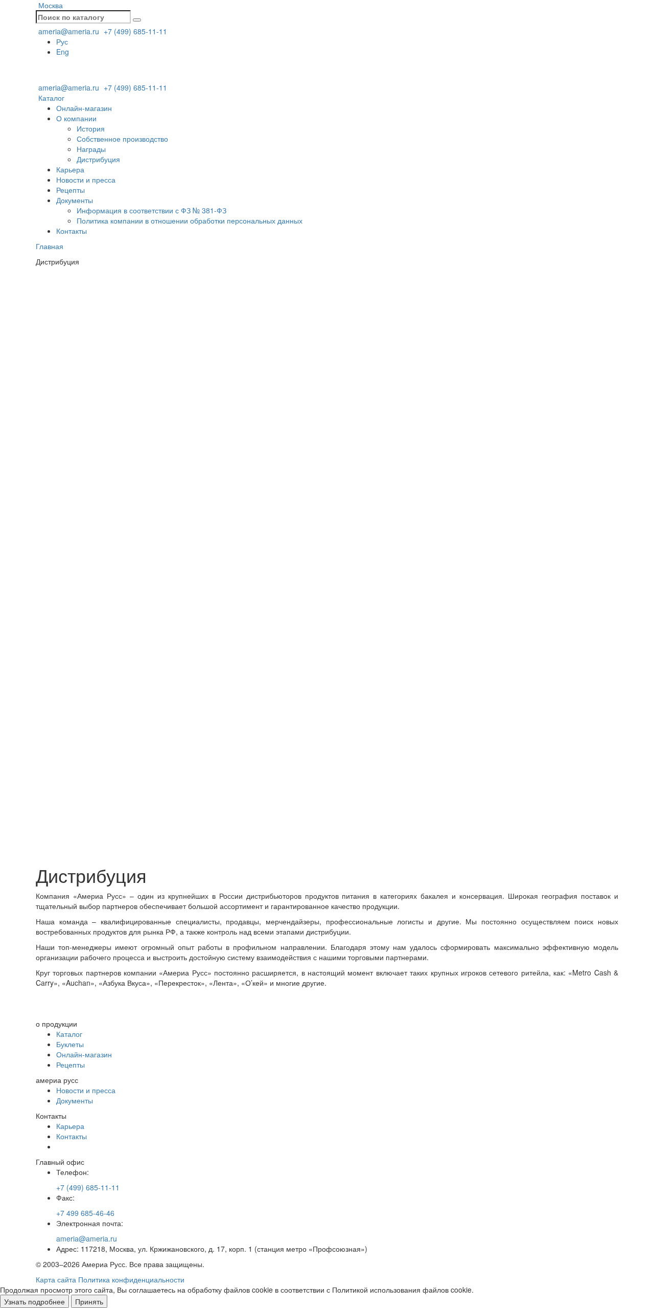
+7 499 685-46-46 (85, 1213)
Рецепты (70, 190)
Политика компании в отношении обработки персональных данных (189, 220)
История (91, 128)
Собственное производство (122, 139)
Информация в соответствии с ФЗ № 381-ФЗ (151, 210)
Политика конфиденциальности (131, 1279)
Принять (89, 1301)
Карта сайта (56, 1279)
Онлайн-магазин (84, 108)
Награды (91, 149)
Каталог (50, 98)
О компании (76, 118)
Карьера (70, 169)
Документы (74, 200)
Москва (49, 5)
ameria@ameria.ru (67, 31)
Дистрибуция (98, 159)
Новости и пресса (85, 179)
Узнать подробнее (34, 1301)
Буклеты (70, 1044)
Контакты (71, 231)
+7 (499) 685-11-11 (134, 31)
